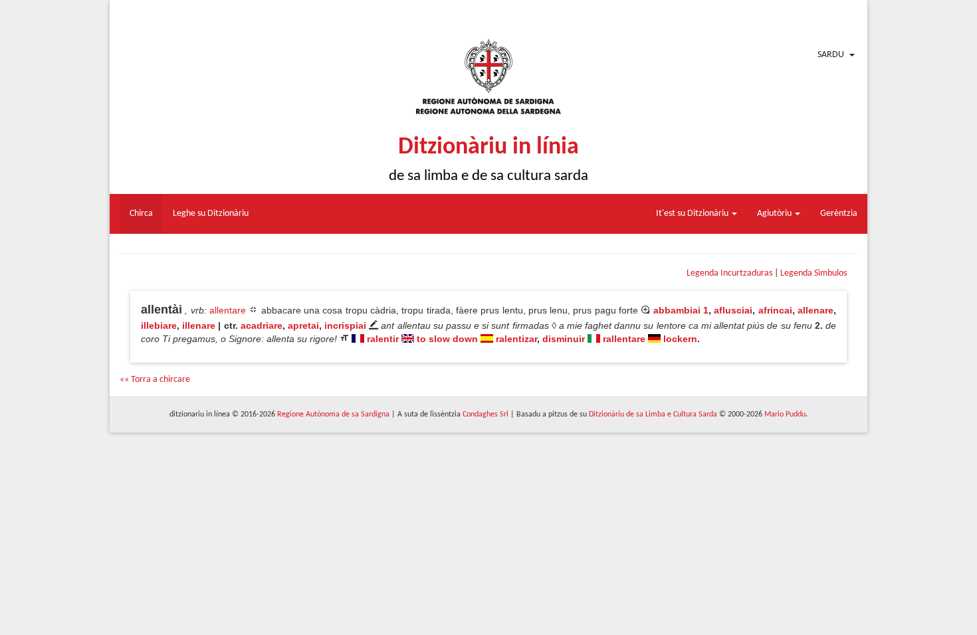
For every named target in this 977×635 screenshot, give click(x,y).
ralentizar (516, 338)
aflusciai (733, 310)
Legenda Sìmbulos (813, 273)
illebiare (159, 325)
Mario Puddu (785, 414)
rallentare (624, 338)
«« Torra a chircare (155, 380)
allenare (815, 310)
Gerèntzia (838, 214)
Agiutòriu (775, 214)
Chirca (141, 214)
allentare (227, 310)
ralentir (383, 338)
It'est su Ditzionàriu (693, 214)
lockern (680, 338)
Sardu (830, 55)
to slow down (447, 338)
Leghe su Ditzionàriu (211, 214)
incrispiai (345, 325)
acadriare (261, 325)
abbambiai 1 (680, 310)
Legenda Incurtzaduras (729, 273)
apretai (303, 325)
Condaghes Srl (485, 414)
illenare (198, 325)
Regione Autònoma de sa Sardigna (333, 414)
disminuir (563, 338)
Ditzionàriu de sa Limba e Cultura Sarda (653, 414)
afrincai (775, 310)
